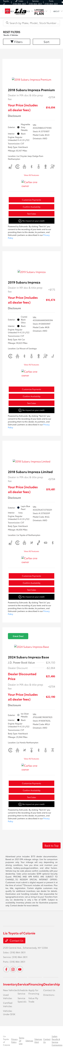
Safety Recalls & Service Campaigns (57, 1040)
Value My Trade (33, 1000)
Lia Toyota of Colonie (6, 1040)
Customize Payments (31, 199)
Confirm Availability (31, 206)
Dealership (51, 984)
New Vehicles (10, 990)
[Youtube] (20, 969)
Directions (48, 994)
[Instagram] (13, 969)
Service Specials (22, 1000)
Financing (35, 984)
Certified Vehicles (7, 1004)
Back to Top (51, 845)
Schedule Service (23, 992)
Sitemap (29, 1040)
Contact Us (16, 940)
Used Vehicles (7, 996)
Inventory (10, 984)
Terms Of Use (21, 1040)
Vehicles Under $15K (9, 1012)
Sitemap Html (38, 1040)
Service (23, 984)
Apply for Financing (33, 992)
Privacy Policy (14, 1040)
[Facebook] (6, 969)
